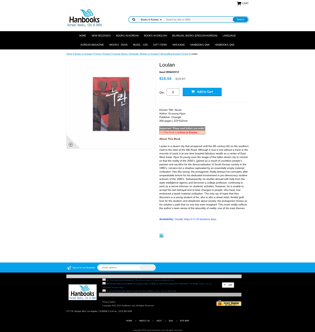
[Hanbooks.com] (84, 17)
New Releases (101, 35)
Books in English (155, 35)
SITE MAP (184, 321)
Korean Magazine (92, 44)
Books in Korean (127, 35)
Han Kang (178, 44)
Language (229, 35)
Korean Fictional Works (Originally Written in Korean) (131, 54)
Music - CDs (140, 44)
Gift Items (160, 44)
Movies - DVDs (118, 44)
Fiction (97, 54)
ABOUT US (144, 321)
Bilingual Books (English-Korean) (194, 35)
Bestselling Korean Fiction (174, 54)
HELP (159, 321)
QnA (171, 321)
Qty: (161, 92)
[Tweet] (161, 237)
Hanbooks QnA (200, 44)
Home (82, 35)
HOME (129, 321)
